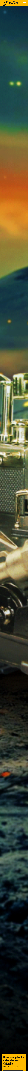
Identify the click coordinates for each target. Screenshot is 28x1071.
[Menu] (24, 3)
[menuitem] (20, 3)
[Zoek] (20, 3)
